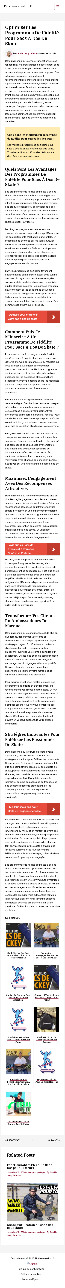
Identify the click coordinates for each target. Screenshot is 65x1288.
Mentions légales (30, 1279)
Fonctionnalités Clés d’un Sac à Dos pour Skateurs (30, 1166)
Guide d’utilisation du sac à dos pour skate (30, 1226)
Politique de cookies (31, 1274)
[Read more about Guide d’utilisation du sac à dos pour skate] (32, 1202)
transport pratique (36, 1172)
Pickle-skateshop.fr (18, 6)
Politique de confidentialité (31, 1269)
